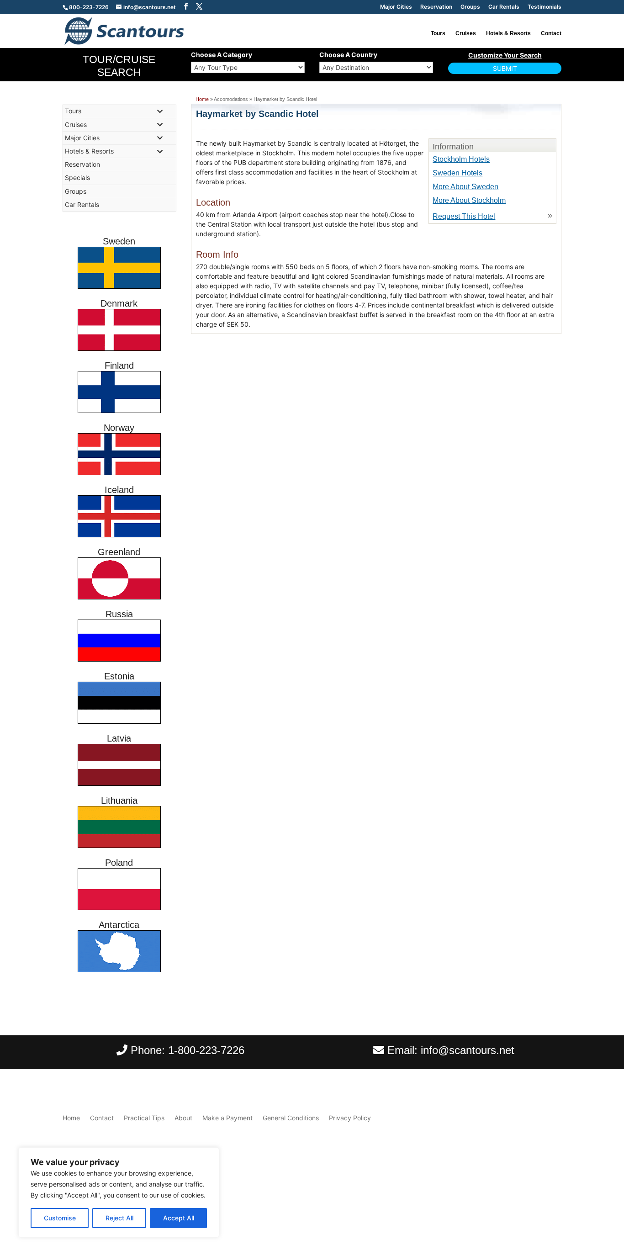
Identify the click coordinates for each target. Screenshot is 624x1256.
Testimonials (544, 7)
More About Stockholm (469, 200)
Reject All (119, 1218)
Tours (438, 33)
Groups (470, 7)
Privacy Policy (350, 1118)
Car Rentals (503, 7)
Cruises (465, 33)
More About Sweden (465, 187)
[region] (118, 1192)
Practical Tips (144, 1118)
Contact (551, 33)
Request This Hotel (464, 216)
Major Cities (396, 7)
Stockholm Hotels (461, 159)
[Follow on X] (554, 1207)
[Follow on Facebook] (536, 1207)
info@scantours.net (467, 1050)
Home (202, 99)
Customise (60, 1218)
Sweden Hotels (457, 173)
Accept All (178, 1218)
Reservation (436, 7)
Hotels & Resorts (508, 33)
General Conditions (291, 1118)
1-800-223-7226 (206, 1050)
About (183, 1118)
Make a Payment (227, 1118)
